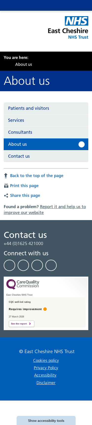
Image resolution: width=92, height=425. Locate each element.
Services (16, 120)
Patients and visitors (28, 108)
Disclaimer (46, 382)
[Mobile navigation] (80, 5)
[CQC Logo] (22, 288)
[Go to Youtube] (37, 265)
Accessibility (45, 375)
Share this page (25, 195)
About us (17, 144)
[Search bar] (70, 5)
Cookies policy (46, 360)
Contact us (19, 156)
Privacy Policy (46, 367)
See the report (19, 324)
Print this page (24, 185)
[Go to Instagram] (51, 265)
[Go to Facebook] (9, 265)
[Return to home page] (67, 30)
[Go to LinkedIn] (23, 265)
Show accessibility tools (46, 421)
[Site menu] (60, 5)
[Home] (5, 64)
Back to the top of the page (36, 175)
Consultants (20, 132)
